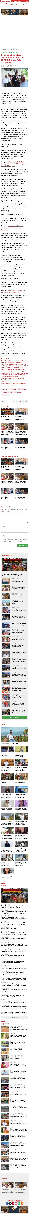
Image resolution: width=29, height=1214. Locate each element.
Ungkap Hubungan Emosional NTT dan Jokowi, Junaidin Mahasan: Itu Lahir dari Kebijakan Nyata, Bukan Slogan (18, 1072)
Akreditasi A (5, 389)
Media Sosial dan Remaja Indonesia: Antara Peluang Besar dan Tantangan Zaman (7, 850)
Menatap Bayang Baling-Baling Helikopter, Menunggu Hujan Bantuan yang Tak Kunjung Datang (7, 755)
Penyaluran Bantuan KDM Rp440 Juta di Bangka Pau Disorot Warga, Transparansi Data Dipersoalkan (19, 711)
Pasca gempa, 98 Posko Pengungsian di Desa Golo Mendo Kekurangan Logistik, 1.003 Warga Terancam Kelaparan (19, 667)
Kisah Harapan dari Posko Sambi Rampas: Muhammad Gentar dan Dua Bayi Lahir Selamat (19, 689)
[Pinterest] (13, 1203)
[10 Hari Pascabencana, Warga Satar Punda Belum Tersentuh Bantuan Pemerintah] (6, 639)
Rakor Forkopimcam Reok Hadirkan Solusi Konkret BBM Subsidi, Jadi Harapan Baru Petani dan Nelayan (18, 1101)
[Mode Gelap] (24, 4)
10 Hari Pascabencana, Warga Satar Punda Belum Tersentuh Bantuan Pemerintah (19, 638)
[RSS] (22, 1203)
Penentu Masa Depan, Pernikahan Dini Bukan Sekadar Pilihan (7, 769)
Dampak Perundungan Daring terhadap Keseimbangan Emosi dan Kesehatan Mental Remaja (7, 877)
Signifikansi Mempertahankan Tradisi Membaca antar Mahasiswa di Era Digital (6, 864)
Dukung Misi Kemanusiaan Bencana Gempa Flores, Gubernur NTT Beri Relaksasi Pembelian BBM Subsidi (19, 653)
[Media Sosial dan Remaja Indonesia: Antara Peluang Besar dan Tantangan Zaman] (7, 844)
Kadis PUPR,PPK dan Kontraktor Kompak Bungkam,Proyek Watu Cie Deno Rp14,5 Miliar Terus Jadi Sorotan (19, 1028)
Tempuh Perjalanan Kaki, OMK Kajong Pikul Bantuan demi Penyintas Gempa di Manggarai (13, 370)
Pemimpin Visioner (7, 392)
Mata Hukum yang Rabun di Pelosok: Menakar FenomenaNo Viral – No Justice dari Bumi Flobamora (7, 782)
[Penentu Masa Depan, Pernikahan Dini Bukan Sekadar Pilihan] (7, 762)
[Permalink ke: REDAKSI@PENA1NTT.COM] (2, 65)
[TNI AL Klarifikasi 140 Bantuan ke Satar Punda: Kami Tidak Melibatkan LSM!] (21, 441)
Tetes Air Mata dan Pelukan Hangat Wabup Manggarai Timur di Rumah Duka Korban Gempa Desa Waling (19, 624)
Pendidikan (15, 52)
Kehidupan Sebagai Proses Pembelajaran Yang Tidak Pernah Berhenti (7, 823)
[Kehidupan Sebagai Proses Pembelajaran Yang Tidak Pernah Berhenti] (7, 816)
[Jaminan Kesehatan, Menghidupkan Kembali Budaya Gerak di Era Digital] (21, 789)
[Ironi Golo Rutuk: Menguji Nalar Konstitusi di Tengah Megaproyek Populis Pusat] (21, 749)
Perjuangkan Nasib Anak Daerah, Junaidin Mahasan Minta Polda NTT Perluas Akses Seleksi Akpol (18, 1057)
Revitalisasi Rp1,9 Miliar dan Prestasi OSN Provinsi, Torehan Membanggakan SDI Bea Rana (18, 1079)
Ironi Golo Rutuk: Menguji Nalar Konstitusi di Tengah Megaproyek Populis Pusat (20, 755)
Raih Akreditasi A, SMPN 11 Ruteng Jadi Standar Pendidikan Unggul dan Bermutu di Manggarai (14, 164)
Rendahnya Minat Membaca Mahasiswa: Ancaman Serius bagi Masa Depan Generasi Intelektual (21, 837)
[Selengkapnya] (26, 1179)
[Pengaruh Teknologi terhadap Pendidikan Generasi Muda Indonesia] (21, 844)
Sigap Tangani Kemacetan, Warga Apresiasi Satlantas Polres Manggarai (12, 228)
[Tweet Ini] (17, 401)
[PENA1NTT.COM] (11, 4)
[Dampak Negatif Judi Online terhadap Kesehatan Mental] (21, 816)
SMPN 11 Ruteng (18, 392)
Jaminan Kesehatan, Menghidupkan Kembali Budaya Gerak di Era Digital (20, 796)
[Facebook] (7, 1203)
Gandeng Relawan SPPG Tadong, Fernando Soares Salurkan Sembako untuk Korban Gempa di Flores (14, 380)
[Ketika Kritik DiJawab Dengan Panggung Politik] (21, 776)
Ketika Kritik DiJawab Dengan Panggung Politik (21, 782)
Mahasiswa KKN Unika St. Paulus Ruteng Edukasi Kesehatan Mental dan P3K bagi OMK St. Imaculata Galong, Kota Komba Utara (19, 1159)
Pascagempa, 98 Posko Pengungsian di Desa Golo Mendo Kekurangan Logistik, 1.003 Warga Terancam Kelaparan (19, 674)
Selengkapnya (14, 717)
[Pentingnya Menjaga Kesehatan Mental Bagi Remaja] (21, 803)
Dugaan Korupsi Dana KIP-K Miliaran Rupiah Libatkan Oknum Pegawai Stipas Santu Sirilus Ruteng (18, 1144)
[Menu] (2, 4)
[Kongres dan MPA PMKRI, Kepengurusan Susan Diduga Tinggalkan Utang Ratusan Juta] (5, 1065)
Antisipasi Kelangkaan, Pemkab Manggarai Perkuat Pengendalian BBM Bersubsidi (19, 645)
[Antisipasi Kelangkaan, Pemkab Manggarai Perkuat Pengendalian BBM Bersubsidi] (6, 646)
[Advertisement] (14, 31)
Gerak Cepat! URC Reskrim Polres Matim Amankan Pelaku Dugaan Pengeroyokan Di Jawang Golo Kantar (18, 1137)
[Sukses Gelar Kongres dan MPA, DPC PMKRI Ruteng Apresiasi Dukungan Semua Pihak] (5, 1152)
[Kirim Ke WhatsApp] (26, 401)
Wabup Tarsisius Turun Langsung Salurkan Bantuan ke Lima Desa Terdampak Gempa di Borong (18, 631)
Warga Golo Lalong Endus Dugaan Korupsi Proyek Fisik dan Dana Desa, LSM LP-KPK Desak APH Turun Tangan (19, 660)
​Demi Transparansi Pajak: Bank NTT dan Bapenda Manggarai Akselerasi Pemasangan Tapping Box (18, 1130)
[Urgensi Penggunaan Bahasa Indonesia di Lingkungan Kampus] (7, 803)
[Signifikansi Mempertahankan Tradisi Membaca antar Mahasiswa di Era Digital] (7, 857)
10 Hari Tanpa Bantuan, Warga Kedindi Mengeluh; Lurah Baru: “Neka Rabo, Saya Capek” (14, 361)
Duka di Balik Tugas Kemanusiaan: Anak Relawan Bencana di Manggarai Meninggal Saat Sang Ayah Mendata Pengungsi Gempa (14, 375)
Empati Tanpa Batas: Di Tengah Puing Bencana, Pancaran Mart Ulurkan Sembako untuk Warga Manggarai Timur (18, 703)
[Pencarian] (27, 4)
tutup (16, 1207)
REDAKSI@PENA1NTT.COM (10, 65)
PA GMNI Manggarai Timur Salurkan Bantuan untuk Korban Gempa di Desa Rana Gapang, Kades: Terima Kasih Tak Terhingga (19, 696)
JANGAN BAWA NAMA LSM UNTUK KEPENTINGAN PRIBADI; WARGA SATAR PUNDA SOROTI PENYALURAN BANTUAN (19, 682)
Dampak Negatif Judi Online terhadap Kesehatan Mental (21, 823)
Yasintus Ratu (5, 395)
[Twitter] (10, 1203)
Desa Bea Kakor (22, 389)
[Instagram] (16, 1203)
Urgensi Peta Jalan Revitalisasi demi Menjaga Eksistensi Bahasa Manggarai (6, 796)
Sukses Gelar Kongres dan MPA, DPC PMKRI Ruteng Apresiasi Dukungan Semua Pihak (18, 1151)
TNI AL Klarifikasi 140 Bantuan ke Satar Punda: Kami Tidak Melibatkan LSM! (13, 384)
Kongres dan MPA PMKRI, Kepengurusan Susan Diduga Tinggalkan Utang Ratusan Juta (19, 1064)
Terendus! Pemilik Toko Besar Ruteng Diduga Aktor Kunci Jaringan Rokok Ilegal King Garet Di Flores (18, 1166)
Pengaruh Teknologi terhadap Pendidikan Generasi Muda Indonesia (21, 850)
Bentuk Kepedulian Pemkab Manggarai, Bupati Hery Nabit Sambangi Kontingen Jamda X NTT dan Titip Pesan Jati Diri (18, 1086)
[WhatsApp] (19, 1203)
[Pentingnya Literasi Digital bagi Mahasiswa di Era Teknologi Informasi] (21, 857)
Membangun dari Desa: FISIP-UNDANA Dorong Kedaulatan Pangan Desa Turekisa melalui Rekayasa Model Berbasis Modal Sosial (18, 1043)
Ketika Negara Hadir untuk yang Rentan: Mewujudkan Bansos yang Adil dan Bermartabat (6, 837)
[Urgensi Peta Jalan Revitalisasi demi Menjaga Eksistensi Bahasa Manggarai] (7, 789)
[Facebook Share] (13, 401)
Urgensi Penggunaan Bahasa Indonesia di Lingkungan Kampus (6, 809)
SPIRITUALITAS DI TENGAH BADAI (18, 602)
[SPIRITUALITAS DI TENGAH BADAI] (6, 603)
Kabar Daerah (8, 52)
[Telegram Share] (23, 401)
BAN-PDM (13, 389)
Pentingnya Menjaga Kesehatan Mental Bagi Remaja (21, 809)
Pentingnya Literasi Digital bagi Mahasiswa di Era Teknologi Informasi (20, 864)
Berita (2, 52)
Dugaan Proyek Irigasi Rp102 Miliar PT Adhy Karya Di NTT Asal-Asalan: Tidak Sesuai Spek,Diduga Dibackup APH (18, 1035)
